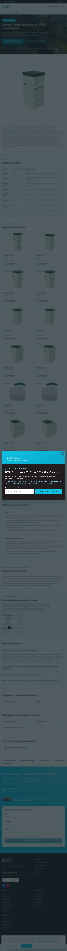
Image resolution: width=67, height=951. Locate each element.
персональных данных (25, 487)
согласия (40, 487)
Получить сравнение (48, 491)
